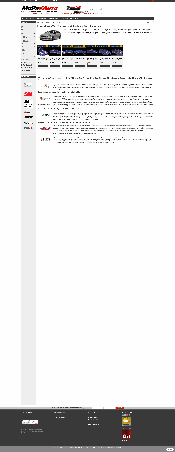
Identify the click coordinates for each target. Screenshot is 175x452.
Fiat (22, 30)
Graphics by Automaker (27, 25)
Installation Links (37, 0)
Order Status (136, 1)
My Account (130, 1)
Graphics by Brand (26, 61)
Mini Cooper (23, 46)
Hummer (23, 34)
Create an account (147, 1)
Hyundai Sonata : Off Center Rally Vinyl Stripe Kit (136, 32)
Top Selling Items (54, 0)
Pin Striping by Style (26, 64)
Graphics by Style (25, 62)
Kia (21, 44)
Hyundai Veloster (25, 41)
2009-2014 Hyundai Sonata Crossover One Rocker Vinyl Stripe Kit (80, 59)
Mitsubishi (23, 47)
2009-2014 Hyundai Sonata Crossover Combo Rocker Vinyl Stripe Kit (55, 59)
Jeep (22, 43)
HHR (22, 52)
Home (22, 18)
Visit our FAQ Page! (28, 0)
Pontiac (23, 50)
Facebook (123, 415)
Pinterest (127, 415)
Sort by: (141, 22)
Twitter (125, 415)
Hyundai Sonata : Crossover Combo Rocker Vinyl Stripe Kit (84, 30)
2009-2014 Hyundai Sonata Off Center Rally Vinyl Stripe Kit (105, 59)
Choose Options (43, 66)
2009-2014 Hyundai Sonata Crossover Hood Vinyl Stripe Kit (43, 59)
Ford (22, 32)
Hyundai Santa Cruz (25, 38)
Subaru (22, 55)
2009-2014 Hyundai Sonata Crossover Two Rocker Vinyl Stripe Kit (67, 59)
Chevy (22, 26)
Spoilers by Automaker (27, 69)
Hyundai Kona (24, 37)
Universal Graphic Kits (27, 67)
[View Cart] (153, 1)
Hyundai (23, 36)
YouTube (130, 415)
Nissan (22, 49)
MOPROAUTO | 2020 (126, 426)
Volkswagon (23, 57)
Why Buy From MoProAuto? (93, 424)
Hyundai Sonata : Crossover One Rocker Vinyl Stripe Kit (89, 32)
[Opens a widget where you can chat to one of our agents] (170, 449)
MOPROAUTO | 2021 (126, 440)
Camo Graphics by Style (27, 65)
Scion (22, 53)
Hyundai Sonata (24, 40)
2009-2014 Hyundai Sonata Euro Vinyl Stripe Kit (117, 59)
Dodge (22, 29)
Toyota (22, 56)
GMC (22, 27)
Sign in (141, 1)
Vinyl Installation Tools (27, 72)
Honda (22, 33)
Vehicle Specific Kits (25, 59)
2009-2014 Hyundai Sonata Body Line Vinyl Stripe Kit (92, 59)
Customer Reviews (45, 0)
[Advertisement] (28, 155)
